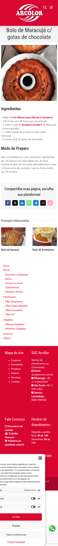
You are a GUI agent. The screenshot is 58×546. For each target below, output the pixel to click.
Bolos (8, 278)
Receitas (16, 377)
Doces (6, 270)
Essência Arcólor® (32, 124)
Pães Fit (9, 314)
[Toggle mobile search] (45, 7)
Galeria (15, 373)
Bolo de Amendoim (43, 249)
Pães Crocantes (14, 310)
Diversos (8, 333)
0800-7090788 (38, 400)
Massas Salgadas (14, 324)
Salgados (8, 319)
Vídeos (7, 338)
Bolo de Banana (10, 249)
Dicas (6, 265)
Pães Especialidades (16, 305)
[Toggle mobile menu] (51, 7)
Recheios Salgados (15, 328)
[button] (40, 458)
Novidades (17, 364)
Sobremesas (12, 287)
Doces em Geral (14, 283)
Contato (15, 381)
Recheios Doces (14, 291)
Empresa (16, 360)
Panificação (9, 297)
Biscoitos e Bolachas (16, 274)
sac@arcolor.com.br (42, 374)
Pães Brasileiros (14, 301)
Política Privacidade (16, 542)
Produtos (16, 369)
